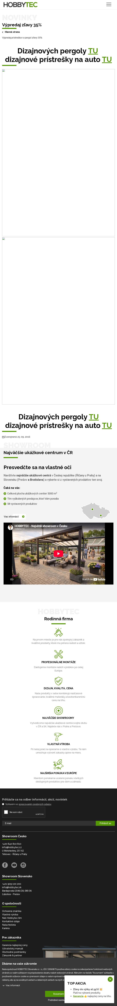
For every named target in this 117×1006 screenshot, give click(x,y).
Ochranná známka (11, 911)
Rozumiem (58, 994)
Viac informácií (11, 516)
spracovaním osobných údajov (35, 804)
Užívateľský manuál (12, 948)
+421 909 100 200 (11, 884)
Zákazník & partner (12, 955)
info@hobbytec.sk (11, 887)
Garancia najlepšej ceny (15, 945)
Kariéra (6, 928)
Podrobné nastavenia (58, 1000)
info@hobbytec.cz (12, 847)
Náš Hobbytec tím (12, 918)
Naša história (9, 924)
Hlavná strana (12, 32)
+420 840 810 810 (11, 844)
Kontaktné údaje (11, 921)
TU (93, 51)
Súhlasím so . (28, 804)
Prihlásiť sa (105, 823)
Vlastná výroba (10, 914)
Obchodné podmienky (14, 952)
